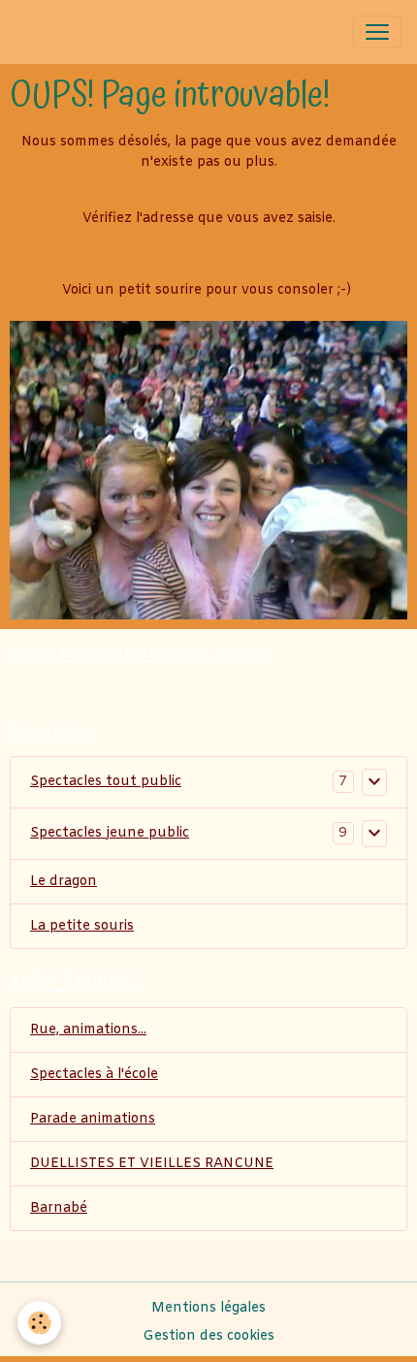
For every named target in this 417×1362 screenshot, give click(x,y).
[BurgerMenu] (377, 32)
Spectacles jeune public (109, 833)
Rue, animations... (88, 1030)
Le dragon (63, 881)
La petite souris (82, 926)
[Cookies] (39, 1323)
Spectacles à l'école (94, 1074)
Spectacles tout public (105, 782)
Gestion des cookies (208, 1336)
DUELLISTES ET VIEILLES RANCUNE (151, 1164)
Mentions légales (208, 1308)
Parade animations (92, 1119)
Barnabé (58, 1208)
